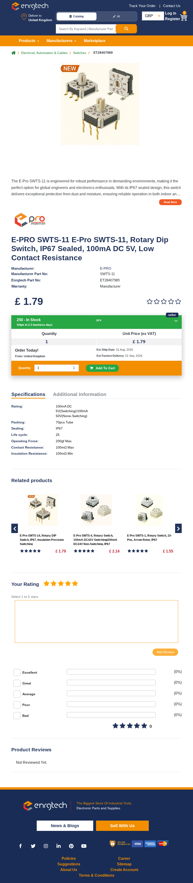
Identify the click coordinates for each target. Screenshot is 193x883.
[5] (178, 302)
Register (172, 19)
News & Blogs (65, 825)
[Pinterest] (71, 846)
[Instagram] (46, 846)
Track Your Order (143, 6)
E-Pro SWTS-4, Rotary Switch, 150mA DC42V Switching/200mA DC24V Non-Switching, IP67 (95, 540)
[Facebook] (20, 846)
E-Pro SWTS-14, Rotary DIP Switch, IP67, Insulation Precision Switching (42, 540)
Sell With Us (122, 825)
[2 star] (53, 584)
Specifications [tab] (28, 394)
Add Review (165, 652)
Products (27, 41)
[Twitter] (33, 846)
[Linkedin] (58, 846)
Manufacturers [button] (60, 41)
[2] (156, 302)
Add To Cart (104, 368)
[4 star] (67, 584)
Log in (170, 13)
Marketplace (94, 41)
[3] (163, 302)
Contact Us (172, 6)
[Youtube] (84, 846)
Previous (178, 528)
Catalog (78, 16)
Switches (79, 53)
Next (14, 528)
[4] (170, 302)
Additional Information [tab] (79, 394)
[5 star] (75, 584)
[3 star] (60, 584)
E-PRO (105, 268)
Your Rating (25, 584)
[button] (184, 17)
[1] (149, 302)
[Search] (126, 29)
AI (118, 16)
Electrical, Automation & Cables (44, 53)
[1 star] (46, 584)
